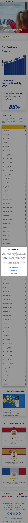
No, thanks (14, 270)
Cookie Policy (11, 263)
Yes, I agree (14, 273)
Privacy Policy (18, 263)
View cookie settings (14, 267)
